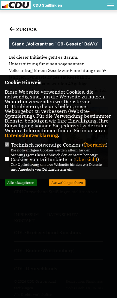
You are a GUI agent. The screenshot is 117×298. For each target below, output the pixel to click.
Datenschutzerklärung (31, 135)
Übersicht (94, 145)
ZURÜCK (26, 29)
